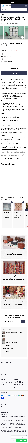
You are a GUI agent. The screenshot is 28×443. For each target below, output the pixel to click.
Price (2, 48)
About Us (3, 403)
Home (2, 14)
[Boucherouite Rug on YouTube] (20, 382)
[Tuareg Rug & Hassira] (14, 267)
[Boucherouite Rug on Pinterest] (15, 384)
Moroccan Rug (5, 23)
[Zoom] (22, 37)
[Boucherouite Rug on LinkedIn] (22, 384)
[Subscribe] (23, 321)
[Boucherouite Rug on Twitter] (22, 382)
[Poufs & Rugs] (14, 242)
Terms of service (5, 407)
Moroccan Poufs (5, 369)
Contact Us (4, 405)
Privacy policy (4, 408)
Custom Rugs (4, 375)
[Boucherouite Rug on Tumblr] (20, 384)
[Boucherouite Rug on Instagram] (15, 382)
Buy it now (14, 73)
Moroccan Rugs (5, 367)
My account (4, 414)
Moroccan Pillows (5, 371)
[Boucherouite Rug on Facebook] (17, 382)
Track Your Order (5, 412)
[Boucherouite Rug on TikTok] (17, 384)
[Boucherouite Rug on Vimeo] (15, 387)
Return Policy (4, 410)
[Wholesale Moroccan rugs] (14, 292)
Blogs (2, 365)
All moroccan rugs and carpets (12, 198)
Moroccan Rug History (6, 373)
